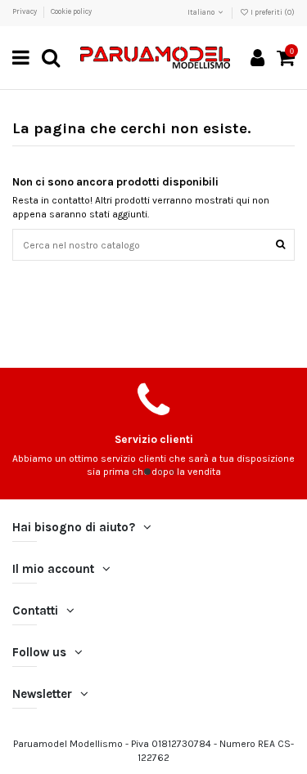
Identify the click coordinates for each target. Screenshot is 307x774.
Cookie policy (71, 11)
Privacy (25, 11)
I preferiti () (272, 12)
